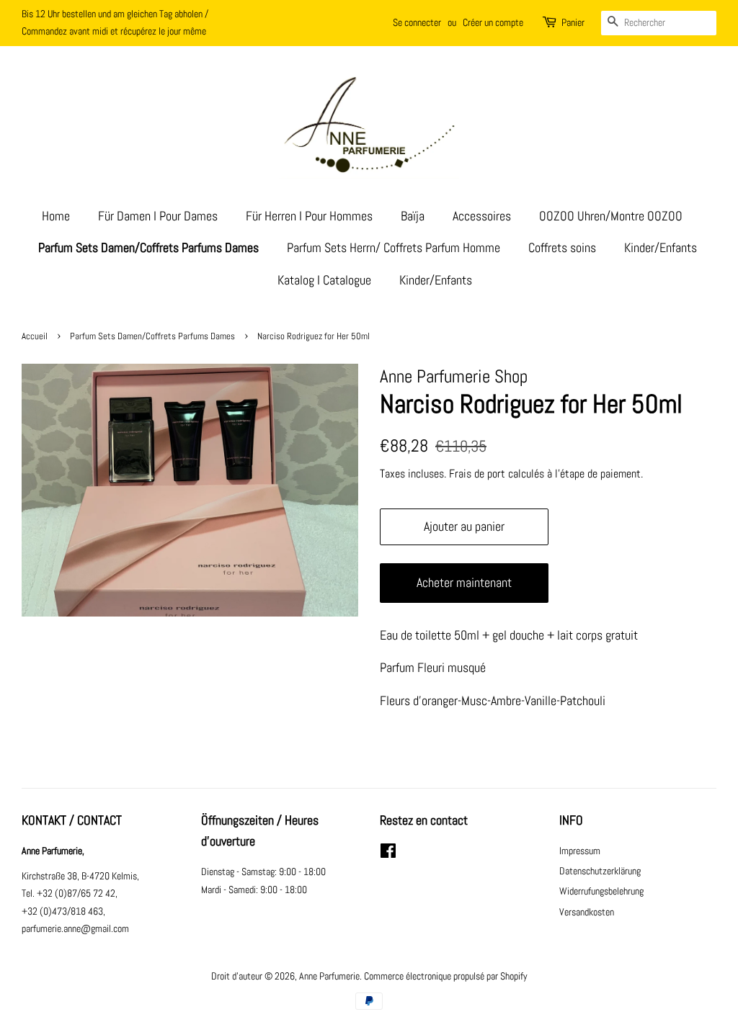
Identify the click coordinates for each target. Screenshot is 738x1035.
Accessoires (482, 215)
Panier (572, 22)
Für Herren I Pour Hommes (309, 215)
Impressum (579, 850)
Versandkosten (586, 911)
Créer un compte (493, 22)
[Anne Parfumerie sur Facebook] (388, 853)
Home (56, 215)
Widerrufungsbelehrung (601, 890)
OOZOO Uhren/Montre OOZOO (611, 215)
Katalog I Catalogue (324, 280)
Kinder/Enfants (660, 247)
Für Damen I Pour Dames (158, 215)
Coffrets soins (562, 247)
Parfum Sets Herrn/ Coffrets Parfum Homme (393, 247)
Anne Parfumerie (329, 975)
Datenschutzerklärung (600, 870)
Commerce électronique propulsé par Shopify (446, 975)
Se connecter (417, 22)
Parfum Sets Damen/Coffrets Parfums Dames (148, 247)
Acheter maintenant (464, 582)
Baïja (412, 215)
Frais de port (477, 473)
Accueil (35, 336)
